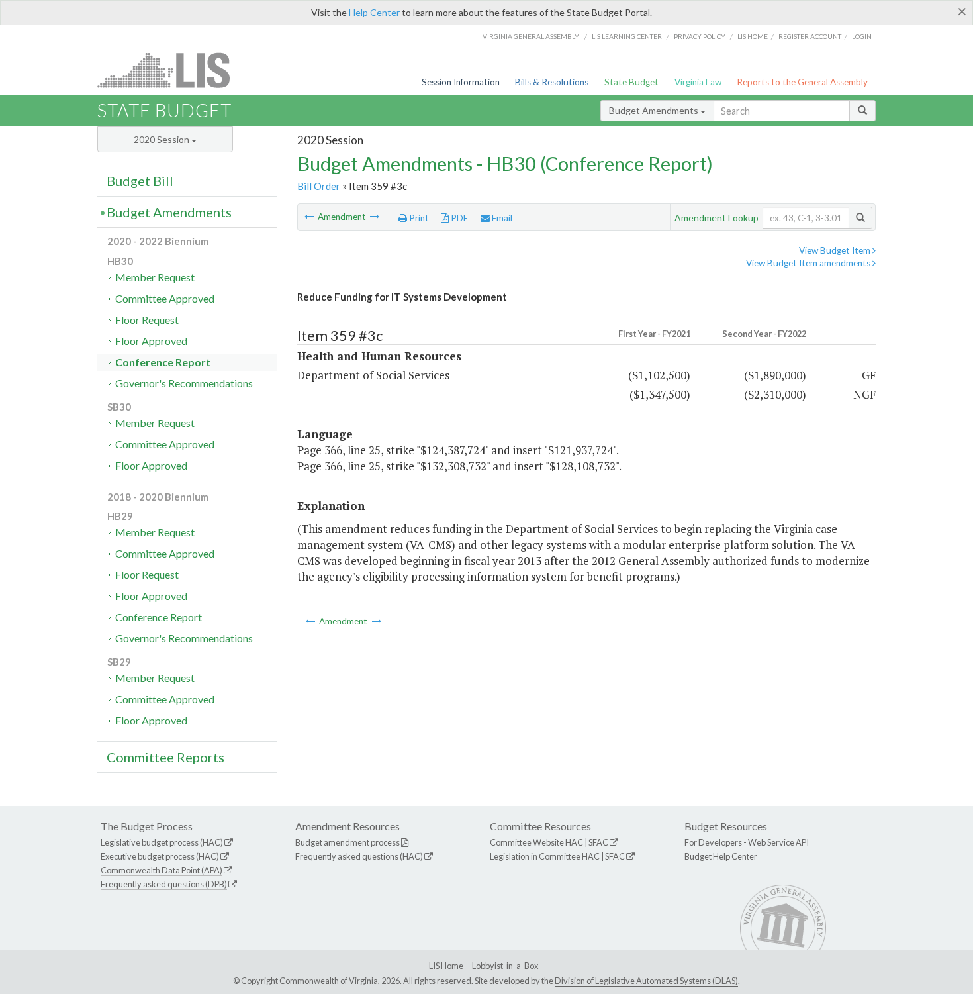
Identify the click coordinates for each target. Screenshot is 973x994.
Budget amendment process (347, 842)
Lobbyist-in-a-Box (505, 965)
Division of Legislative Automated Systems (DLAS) (646, 980)
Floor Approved (151, 340)
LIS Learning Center (627, 36)
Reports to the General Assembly (802, 82)
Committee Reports (165, 757)
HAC (574, 842)
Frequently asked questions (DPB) (164, 884)
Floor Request (147, 319)
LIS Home (446, 965)
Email (501, 218)
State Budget (631, 82)
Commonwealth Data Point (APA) (161, 870)
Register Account (809, 36)
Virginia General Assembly (531, 36)
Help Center (374, 12)
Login (862, 36)
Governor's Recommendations (184, 383)
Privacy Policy (699, 36)
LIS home (752, 36)
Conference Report (162, 362)
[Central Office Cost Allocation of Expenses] (374, 216)
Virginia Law (697, 82)
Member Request (155, 277)
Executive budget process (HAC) (160, 856)
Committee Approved (164, 298)
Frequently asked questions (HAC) (359, 856)
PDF (458, 218)
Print (418, 218)
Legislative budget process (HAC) (162, 842)
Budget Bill (140, 181)
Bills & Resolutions (551, 82)
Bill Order (318, 186)
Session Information (461, 82)
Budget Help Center (720, 856)
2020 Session (162, 139)
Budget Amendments (654, 110)
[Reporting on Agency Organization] (310, 216)
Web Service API (778, 842)
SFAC (598, 842)
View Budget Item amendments (809, 263)
